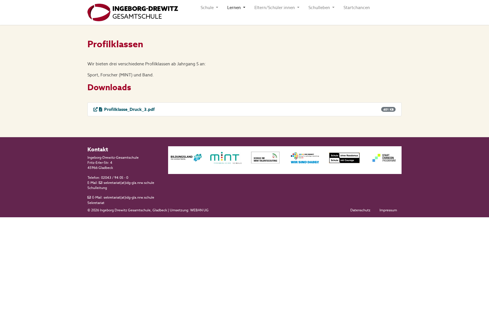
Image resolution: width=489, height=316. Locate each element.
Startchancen (357, 7)
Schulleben (319, 7)
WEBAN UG (199, 210)
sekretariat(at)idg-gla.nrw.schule (129, 182)
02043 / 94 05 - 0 (114, 177)
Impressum (388, 210)
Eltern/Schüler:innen (275, 7)
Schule (208, 7)
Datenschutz (360, 210)
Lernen (234, 7)
